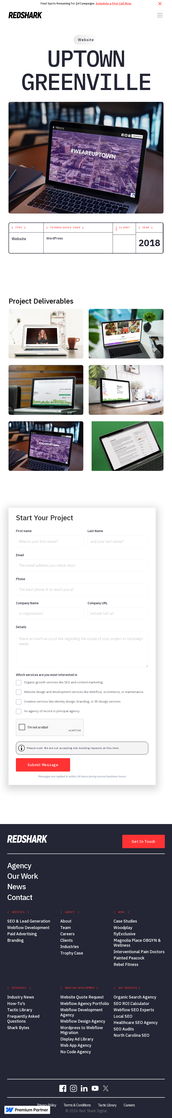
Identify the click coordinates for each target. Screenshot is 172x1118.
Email (20, 555)
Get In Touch (143, 841)
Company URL (98, 603)
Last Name (95, 531)
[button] (159, 15)
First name (24, 531)
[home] (25, 15)
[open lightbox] (46, 334)
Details (21, 627)
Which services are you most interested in (46, 675)
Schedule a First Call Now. (114, 3)
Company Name (27, 603)
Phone (20, 579)
